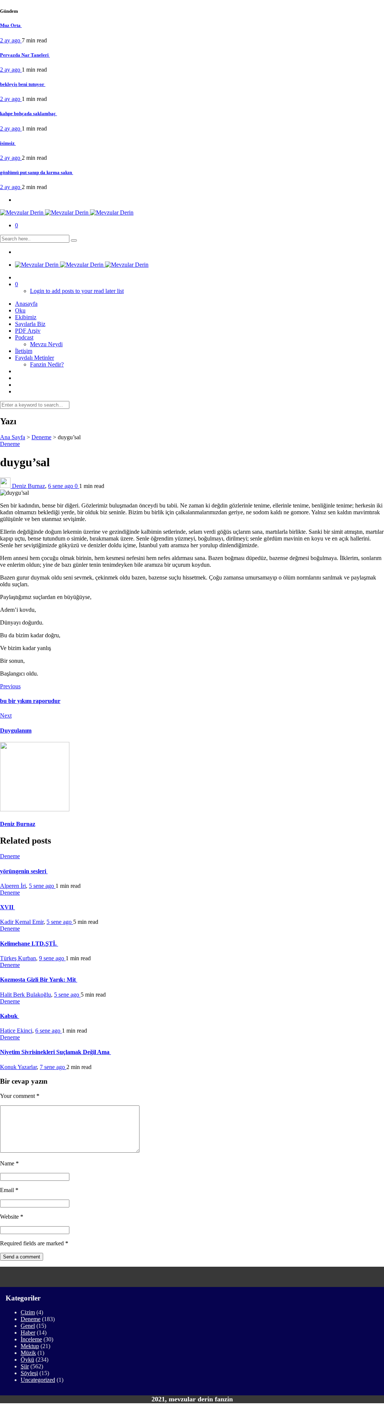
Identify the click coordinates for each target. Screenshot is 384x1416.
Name (9, 1163)
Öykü (27, 1359)
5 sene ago (42, 886)
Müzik (28, 1353)
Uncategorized (38, 1380)
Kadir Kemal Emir (22, 922)
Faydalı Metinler (34, 357)
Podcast (24, 337)
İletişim (23, 351)
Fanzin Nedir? (47, 364)
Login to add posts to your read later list (77, 291)
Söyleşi (29, 1373)
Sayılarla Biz (30, 324)
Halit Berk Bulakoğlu (25, 994)
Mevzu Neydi (46, 344)
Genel (28, 1326)
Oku (20, 310)
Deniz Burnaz (28, 486)
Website (11, 1216)
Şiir (25, 1366)
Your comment (19, 1096)
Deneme (41, 437)
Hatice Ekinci (16, 1030)
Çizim (28, 1312)
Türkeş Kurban (18, 958)
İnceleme (31, 1339)
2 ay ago (11, 40)
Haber (28, 1332)
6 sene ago (61, 486)
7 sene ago (53, 1067)
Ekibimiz (25, 317)
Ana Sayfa (12, 437)
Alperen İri (13, 886)
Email (9, 1190)
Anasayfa (26, 303)
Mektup (30, 1346)
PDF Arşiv (27, 330)
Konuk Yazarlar (18, 1067)
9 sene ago (52, 958)
